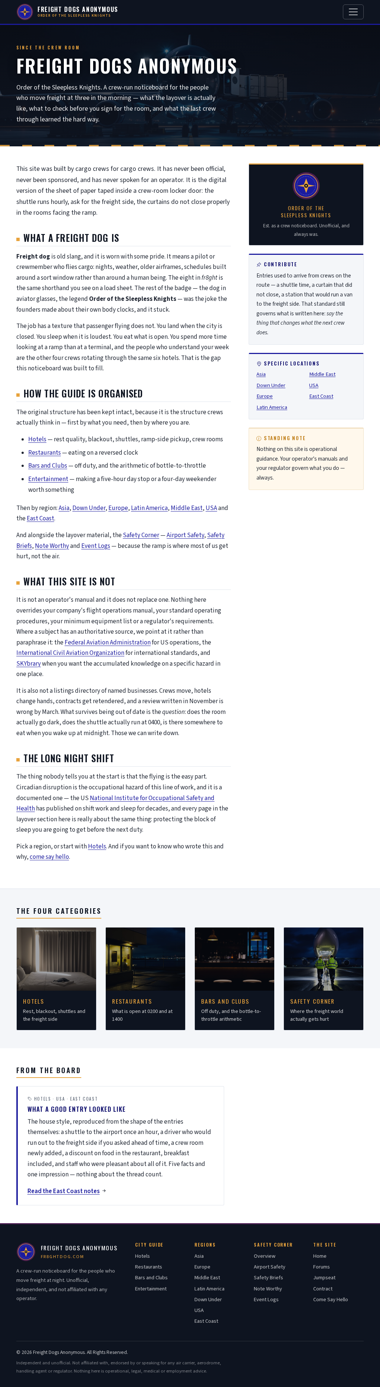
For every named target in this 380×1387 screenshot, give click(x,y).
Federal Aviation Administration (108, 642)
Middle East (187, 508)
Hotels (37, 439)
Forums (321, 1267)
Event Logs (95, 546)
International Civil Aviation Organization (70, 653)
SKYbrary (28, 663)
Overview (264, 1256)
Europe (118, 508)
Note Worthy (52, 546)
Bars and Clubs (47, 465)
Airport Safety (185, 535)
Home (320, 1256)
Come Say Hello (330, 1299)
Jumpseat (324, 1278)
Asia (64, 508)
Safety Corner (141, 535)
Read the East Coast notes (63, 1191)
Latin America (149, 508)
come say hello (49, 856)
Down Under (88, 508)
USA (211, 508)
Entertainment (48, 479)
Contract (322, 1289)
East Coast (40, 518)
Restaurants (44, 452)
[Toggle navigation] (353, 11)
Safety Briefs (268, 1278)
